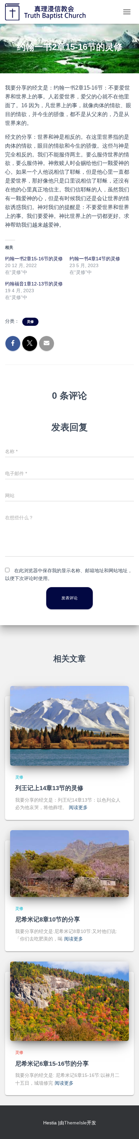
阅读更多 (78, 807)
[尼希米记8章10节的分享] (69, 863)
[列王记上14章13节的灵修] (69, 725)
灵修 (30, 321)
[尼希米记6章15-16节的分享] (69, 1001)
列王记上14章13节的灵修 (49, 788)
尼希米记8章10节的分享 (47, 919)
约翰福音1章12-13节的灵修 (34, 283)
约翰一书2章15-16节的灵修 (34, 258)
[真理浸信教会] (53, 11)
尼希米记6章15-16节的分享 (52, 1063)
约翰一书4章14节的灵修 (95, 258)
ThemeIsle (75, 1122)
